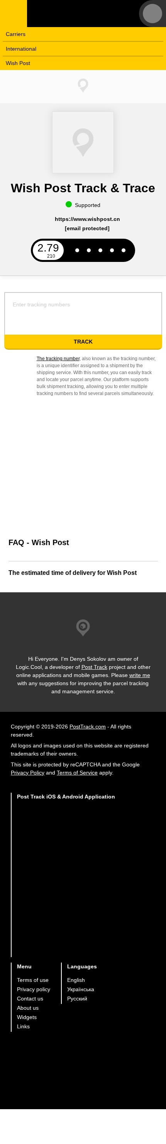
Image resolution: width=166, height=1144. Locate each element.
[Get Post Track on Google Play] (66, 851)
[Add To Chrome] (66, 881)
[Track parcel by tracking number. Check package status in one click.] (75, 13)
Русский (77, 998)
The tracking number (58, 358)
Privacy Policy (27, 773)
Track (83, 342)
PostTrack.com (87, 726)
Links (23, 1026)
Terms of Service (77, 773)
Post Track (94, 667)
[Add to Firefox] (66, 911)
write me (139, 675)
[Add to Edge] (66, 941)
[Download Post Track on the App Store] (66, 821)
